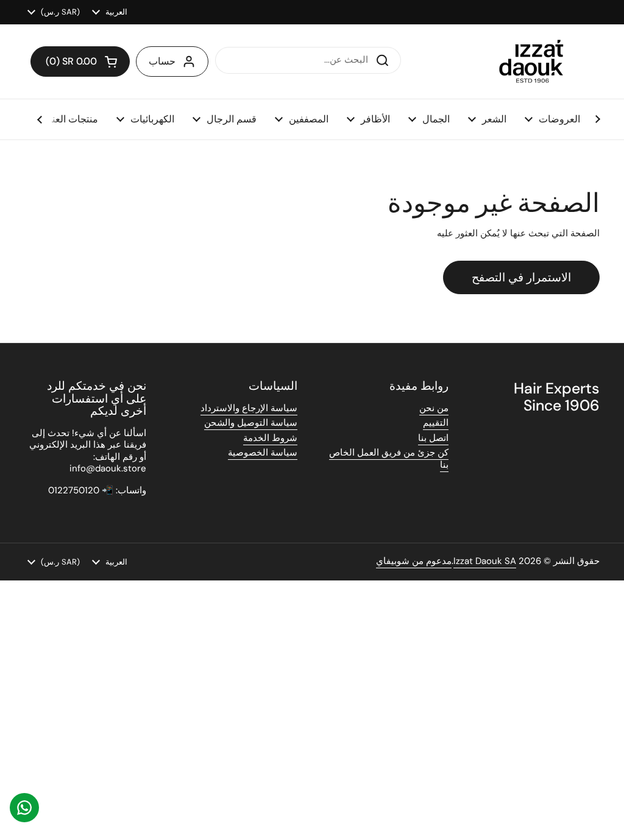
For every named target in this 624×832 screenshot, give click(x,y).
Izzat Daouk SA (484, 561)
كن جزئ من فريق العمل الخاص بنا (388, 458)
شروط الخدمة (270, 438)
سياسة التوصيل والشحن (250, 423)
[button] (80, 61)
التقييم (435, 423)
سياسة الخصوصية (262, 452)
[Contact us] (24, 807)
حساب (162, 61)
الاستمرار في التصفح (521, 277)
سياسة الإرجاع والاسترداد (248, 408)
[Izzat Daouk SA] (537, 61)
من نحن (433, 408)
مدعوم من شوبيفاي (414, 561)
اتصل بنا (433, 438)
